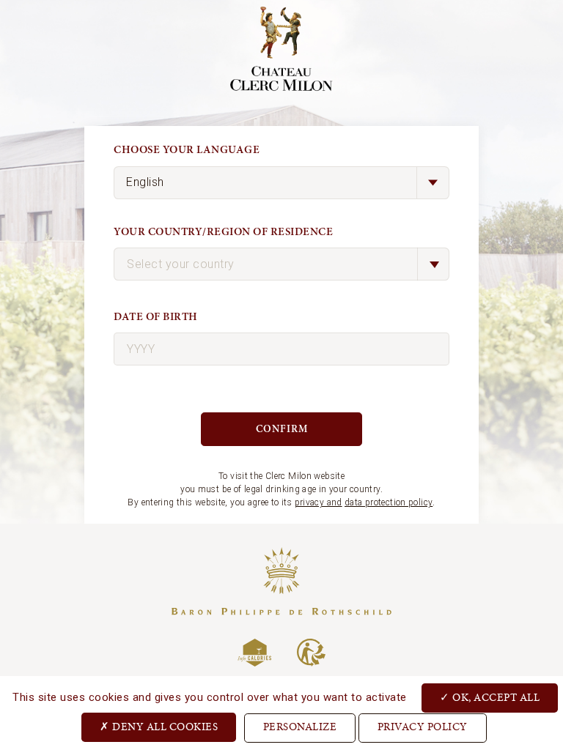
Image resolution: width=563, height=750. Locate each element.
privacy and (318, 502)
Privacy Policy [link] (423, 727)
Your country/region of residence (223, 232)
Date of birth (156, 316)
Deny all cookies (164, 727)
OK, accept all (495, 698)
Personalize (300, 727)
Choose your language (187, 149)
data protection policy (389, 502)
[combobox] (281, 264)
